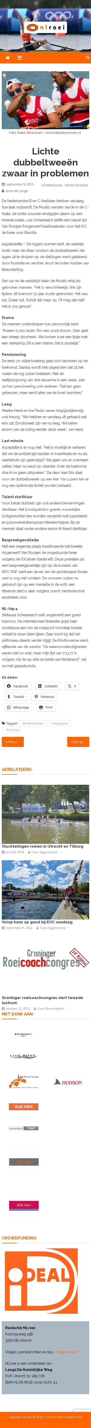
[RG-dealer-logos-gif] (23, 1106)
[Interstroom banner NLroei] (23, 1082)
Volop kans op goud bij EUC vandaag (37, 922)
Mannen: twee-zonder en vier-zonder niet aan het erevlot (16, 742)
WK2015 (12, 730)
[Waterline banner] (23, 1128)
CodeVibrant (45, 1422)
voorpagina (59, 723)
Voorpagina (51, 185)
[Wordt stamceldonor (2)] (24, 1206)
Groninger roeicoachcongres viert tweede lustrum (42, 1000)
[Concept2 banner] (23, 1035)
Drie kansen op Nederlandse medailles (80, 742)
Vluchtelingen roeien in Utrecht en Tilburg (42, 846)
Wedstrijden (76, 185)
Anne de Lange (17, 190)
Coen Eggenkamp (44, 852)
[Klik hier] (24, 1161)
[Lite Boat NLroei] (23, 1056)
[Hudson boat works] (67, 1081)
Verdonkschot (32, 723)
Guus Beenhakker (50, 1008)
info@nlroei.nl (66, 1352)
